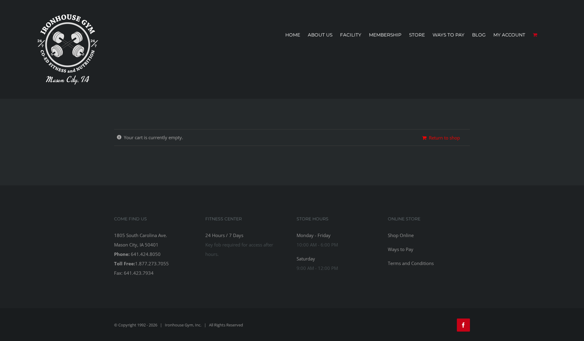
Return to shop (444, 138)
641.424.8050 (146, 254)
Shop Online (401, 235)
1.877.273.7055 (152, 263)
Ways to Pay (400, 249)
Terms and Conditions (411, 263)
